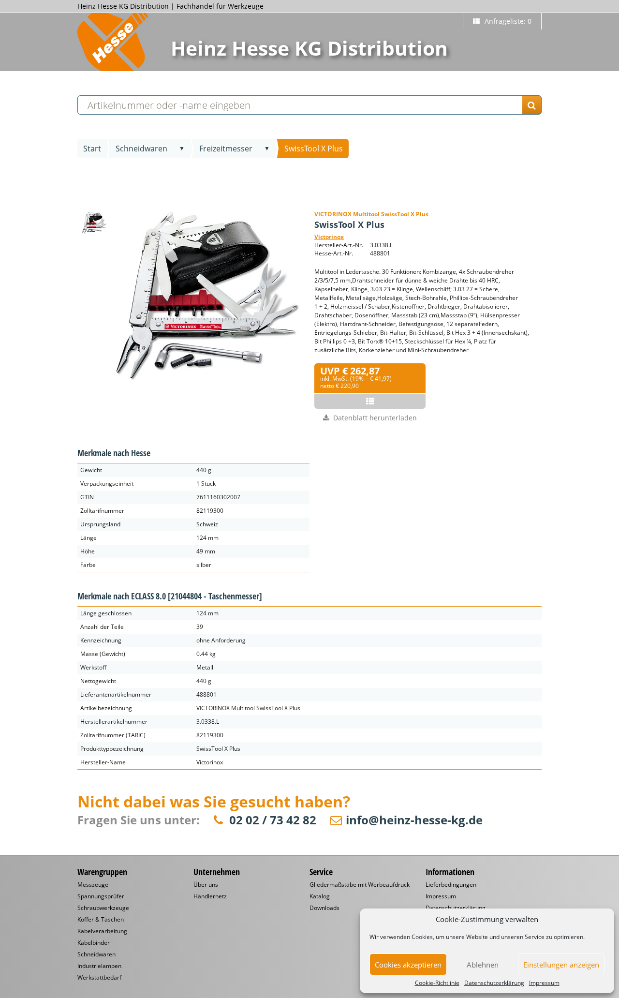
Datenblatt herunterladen (375, 417)
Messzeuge (92, 885)
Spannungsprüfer (100, 896)
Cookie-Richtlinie (437, 983)
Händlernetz (210, 896)
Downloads (324, 908)
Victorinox (329, 237)
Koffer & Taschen (100, 920)
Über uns (205, 885)
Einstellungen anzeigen (561, 964)
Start (92, 148)
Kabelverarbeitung (102, 931)
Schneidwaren (141, 148)
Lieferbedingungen (451, 885)
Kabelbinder (93, 943)
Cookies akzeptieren (408, 964)
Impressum (544, 983)
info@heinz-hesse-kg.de (414, 820)
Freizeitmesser (225, 148)
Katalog (320, 896)
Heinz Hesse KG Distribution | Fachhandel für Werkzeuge (170, 6)
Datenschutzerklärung (494, 983)
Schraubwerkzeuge (103, 908)
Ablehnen (483, 964)
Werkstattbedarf (99, 978)
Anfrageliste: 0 (507, 21)
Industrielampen (99, 966)
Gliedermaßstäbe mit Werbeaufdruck (360, 885)
